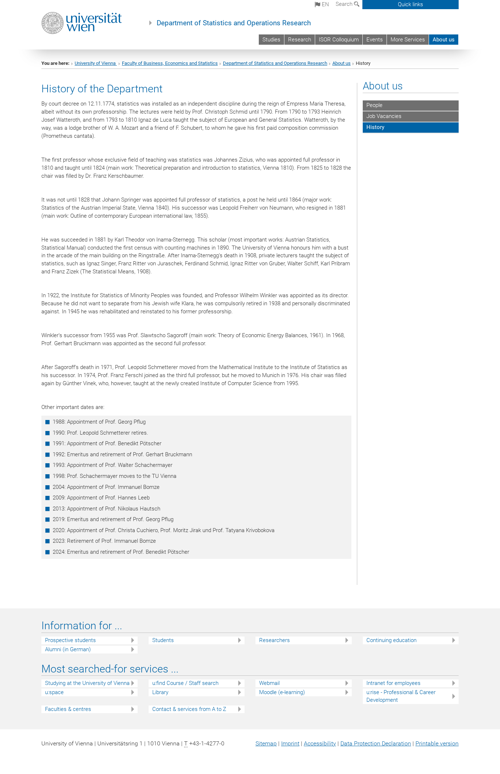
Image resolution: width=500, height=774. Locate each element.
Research (299, 39)
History (375, 127)
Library (160, 692)
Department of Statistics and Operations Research (234, 23)
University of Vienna (96, 63)
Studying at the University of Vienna (87, 683)
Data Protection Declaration (375, 743)
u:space (54, 692)
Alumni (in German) (68, 649)
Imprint (290, 743)
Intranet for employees (393, 683)
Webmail (269, 683)
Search (345, 4)
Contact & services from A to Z (189, 709)
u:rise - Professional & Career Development (401, 696)
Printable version (437, 743)
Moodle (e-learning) (282, 692)
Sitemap (266, 743)
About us (444, 39)
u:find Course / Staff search (185, 683)
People (374, 105)
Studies (271, 39)
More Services (408, 39)
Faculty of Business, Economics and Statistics (170, 63)
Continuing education (391, 640)
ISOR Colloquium (339, 39)
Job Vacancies (384, 116)
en (324, 4)
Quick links (410, 4)
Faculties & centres (68, 709)
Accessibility (320, 743)
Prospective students (70, 640)
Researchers (274, 640)
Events (374, 39)
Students (163, 640)
